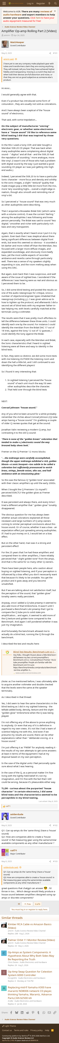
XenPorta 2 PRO (8, 1040)
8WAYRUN (34, 1040)
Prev (28, 904)
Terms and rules (21, 1030)
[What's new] (49, 3)
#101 (55, 53)
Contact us (7, 1030)
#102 (55, 825)
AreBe (10, 1001)
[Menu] (4, 3)
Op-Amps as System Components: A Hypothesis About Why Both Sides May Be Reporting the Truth (31, 955)
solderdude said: (10, 867)
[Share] (50, 53)
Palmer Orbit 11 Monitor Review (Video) (31, 940)
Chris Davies (13, 962)
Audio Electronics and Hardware (33, 962)
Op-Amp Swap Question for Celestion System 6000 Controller (30, 973)
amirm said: (8, 59)
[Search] (55, 3)
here (38, 17)
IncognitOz (12, 978)
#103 (55, 861)
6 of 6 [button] (37, 904)
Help (47, 1030)
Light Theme (10, 1026)
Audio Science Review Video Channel (30, 931)
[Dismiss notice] (54, 11)
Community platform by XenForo (26, 1036)
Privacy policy (36, 1030)
